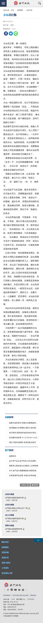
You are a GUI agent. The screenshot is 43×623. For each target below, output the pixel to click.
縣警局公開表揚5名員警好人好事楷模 (23, 466)
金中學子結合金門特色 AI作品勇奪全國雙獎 (24, 461)
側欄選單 (3, 3)
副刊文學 (29, 10)
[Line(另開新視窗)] (11, 589)
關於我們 (5, 542)
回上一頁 (26, 485)
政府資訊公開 (7, 573)
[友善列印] (23, 589)
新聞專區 (20, 10)
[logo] (21, 3)
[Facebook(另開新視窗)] (8, 590)
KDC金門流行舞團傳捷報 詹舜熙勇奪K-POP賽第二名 (24, 471)
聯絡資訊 (33, 595)
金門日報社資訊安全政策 (20, 595)
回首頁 (36, 485)
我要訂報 (5, 558)
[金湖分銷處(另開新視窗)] (29, 508)
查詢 (39, 3)
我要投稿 (5, 552)
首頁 (12, 10)
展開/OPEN (38, 540)
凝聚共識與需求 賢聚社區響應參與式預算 (24, 423)
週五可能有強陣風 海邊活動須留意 (22, 442)
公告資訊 (5, 568)
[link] (6, 33)
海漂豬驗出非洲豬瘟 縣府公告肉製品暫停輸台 (24, 428)
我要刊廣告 (6, 563)
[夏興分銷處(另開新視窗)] (23, 529)
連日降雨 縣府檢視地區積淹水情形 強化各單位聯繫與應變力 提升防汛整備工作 (24, 433)
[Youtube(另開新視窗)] (15, 589)
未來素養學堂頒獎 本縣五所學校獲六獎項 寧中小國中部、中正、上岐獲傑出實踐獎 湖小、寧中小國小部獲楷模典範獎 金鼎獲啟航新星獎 (24, 475)
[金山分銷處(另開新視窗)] (25, 519)
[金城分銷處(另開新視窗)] (25, 498)
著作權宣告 (6, 595)
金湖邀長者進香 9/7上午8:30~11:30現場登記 (24, 438)
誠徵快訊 (12, 456)
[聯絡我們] (19, 589)
